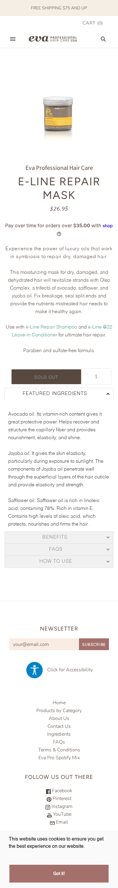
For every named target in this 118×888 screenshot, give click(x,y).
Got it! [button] (59, 874)
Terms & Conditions (59, 750)
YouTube (61, 814)
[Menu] (12, 39)
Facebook (61, 790)
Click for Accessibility (68, 669)
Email (61, 822)
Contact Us (59, 726)
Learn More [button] (22, 854)
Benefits (55, 537)
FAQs (56, 549)
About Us (59, 718)
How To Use (55, 561)
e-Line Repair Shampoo (51, 327)
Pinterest (61, 798)
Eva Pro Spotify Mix (59, 757)
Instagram (61, 806)
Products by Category (59, 710)
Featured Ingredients (56, 394)
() (93, 23)
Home (59, 702)
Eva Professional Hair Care (59, 168)
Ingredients (59, 734)
